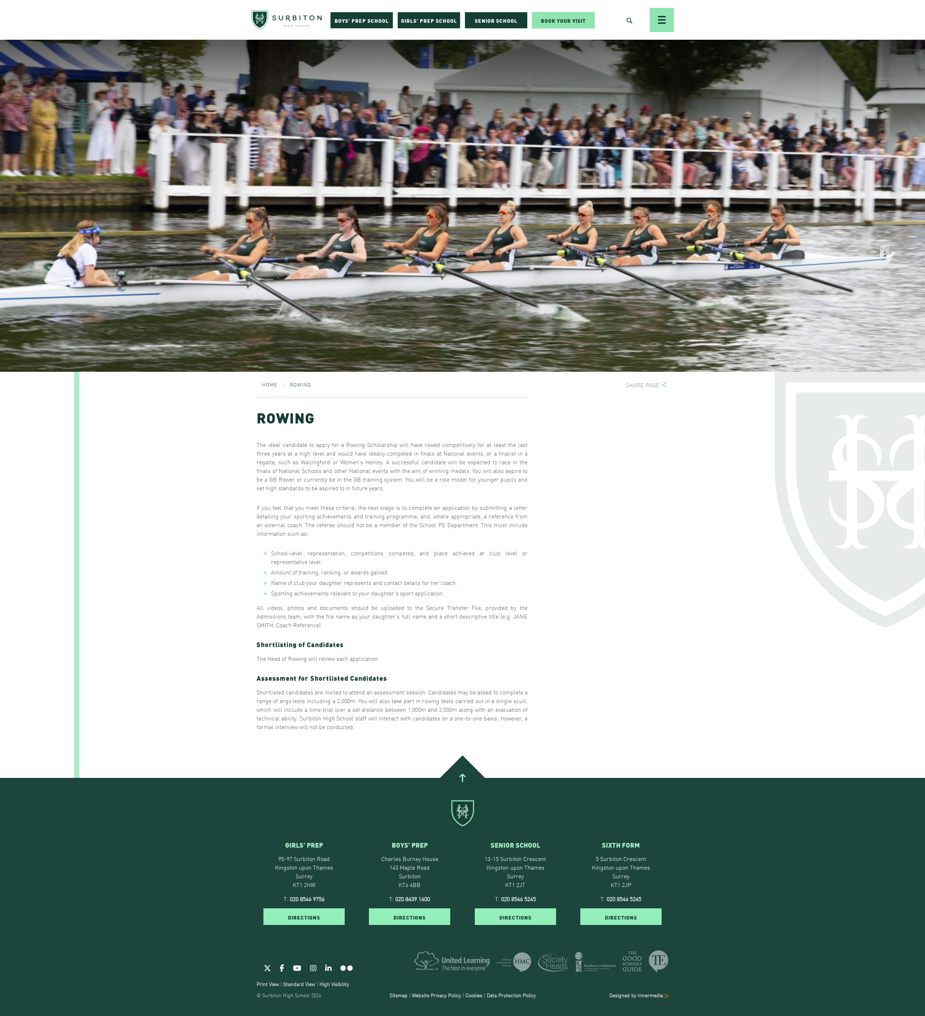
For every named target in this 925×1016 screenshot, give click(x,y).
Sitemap (399, 995)
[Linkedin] (328, 968)
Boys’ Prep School (362, 20)
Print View (268, 984)
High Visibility (334, 984)
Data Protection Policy (511, 995)
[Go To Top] (462, 777)
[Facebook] (282, 968)
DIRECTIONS (304, 917)
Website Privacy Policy (436, 995)
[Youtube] (297, 968)
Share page (642, 385)
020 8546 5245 (518, 898)
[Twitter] (267, 968)
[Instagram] (313, 968)
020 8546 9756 (307, 898)
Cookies (473, 995)
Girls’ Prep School (429, 20)
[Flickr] (346, 968)
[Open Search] (629, 20)
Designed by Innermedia (636, 995)
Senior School (496, 20)
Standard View (299, 984)
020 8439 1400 (412, 898)
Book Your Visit (563, 20)
